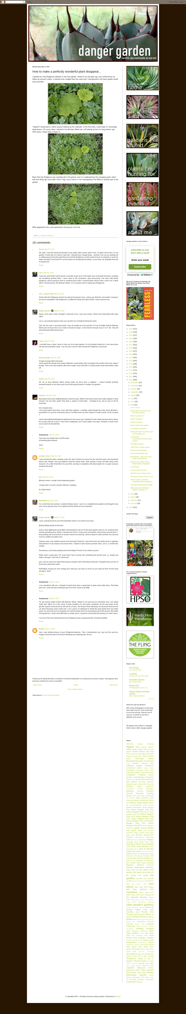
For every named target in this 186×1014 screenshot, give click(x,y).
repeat (128, 931)
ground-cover (149, 835)
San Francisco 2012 (140, 935)
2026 (131, 329)
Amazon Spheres (147, 747)
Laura (41, 341)
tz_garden (133, 674)
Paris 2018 (148, 910)
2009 (131, 507)
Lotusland (150, 863)
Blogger (118, 996)
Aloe (138, 747)
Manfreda (150, 865)
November (135, 386)
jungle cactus (131, 854)
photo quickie (140, 914)
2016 (131, 361)
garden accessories (133, 807)
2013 (131, 370)
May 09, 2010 (54, 582)
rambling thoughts (145, 928)
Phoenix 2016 (148, 912)
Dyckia (128, 784)
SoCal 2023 (150, 949)
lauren (41, 379)
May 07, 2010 (59, 517)
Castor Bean (149, 768)
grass (152, 832)
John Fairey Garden (147, 851)
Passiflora (130, 912)
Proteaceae (130, 926)
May (132, 405)
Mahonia (140, 865)
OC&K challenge (145, 895)
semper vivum (44, 456)
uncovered (134, 963)
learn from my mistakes (141, 858)
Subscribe (140, 266)
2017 (131, 358)
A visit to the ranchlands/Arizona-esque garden (141, 439)
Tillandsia (137, 961)
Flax (127, 803)
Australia (151, 749)
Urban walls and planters (139, 425)
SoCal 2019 (130, 949)
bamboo (135, 751)
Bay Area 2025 (148, 754)
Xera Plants (134, 467)
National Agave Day (138, 881)
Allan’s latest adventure (136, 696)
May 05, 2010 (50, 249)
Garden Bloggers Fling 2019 (137, 821)
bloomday (139, 758)
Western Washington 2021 (135, 977)
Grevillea (138, 835)
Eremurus (140, 791)
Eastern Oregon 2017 (139, 784)
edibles (139, 786)
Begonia (129, 756)
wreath (128, 982)
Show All (151, 699)
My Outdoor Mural (135, 682)
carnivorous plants (134, 768)
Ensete (140, 789)
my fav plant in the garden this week (140, 871)
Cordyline (142, 775)
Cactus (135, 763)
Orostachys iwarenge (146, 902)
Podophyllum (141, 921)
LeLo (41, 273)
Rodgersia (50, 235)
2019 (131, 351)
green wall (130, 835)
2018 (131, 354)
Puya (138, 926)
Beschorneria (137, 756)
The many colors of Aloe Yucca (141, 477)
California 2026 (147, 763)
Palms (138, 909)
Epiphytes (130, 791)
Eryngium (150, 791)
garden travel (136, 830)
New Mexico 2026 (139, 884)
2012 (131, 373)
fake (134, 796)
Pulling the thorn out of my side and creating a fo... (141, 433)
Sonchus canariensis (146, 951)
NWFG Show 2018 (132, 895)
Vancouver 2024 (148, 965)
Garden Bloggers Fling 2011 (142, 809)
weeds (151, 975)
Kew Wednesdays (143, 854)
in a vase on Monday (144, 849)
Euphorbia (140, 793)
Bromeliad (130, 761)
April (133, 494)
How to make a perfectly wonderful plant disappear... (141, 481)
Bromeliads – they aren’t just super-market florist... (140, 458)
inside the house (133, 851)
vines (144, 973)
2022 (131, 342)
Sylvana (42, 395)
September (135, 392)
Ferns (151, 800)
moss (133, 870)
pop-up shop (140, 924)
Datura (128, 779)
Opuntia (143, 897)
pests (138, 912)
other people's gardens (140, 904)
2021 (131, 345)
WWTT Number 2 (136, 419)
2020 (131, 348)
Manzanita (139, 867)
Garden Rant (134, 686)
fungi (144, 805)
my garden (42, 235)
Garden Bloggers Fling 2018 (142, 819)
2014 (131, 367)
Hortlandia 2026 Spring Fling (137, 842)
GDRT (145, 830)
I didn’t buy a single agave (140, 447)
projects (150, 924)
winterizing (132, 979)
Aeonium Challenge (145, 744)
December (135, 383)
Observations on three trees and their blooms (140, 412)
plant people (143, 919)
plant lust (136, 919)
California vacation (134, 766)
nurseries (131, 892)
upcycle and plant (146, 963)
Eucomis (129, 793)
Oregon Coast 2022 (141, 899)
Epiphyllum (150, 789)
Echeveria (150, 784)
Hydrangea (130, 849)
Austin (134, 749)
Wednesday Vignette (136, 975)
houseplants (130, 844)
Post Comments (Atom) (51, 695)
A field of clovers (136, 422)
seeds (151, 940)
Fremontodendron (135, 805)
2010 (131, 380)
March (133, 497)
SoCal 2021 (140, 949)
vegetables (130, 968)
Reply (41, 265)
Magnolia (129, 865)
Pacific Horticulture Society (135, 907)
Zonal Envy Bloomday (138, 450)
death (133, 779)
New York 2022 (141, 887)
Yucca (139, 982)
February (134, 500)
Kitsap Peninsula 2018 (146, 856)
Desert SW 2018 (142, 779)
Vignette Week (136, 972)
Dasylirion (150, 777)
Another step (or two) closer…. (141, 473)
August (133, 395)
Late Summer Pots (135, 670)
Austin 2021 (142, 749)
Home (76, 685)
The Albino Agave (136, 444)
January (134, 503)
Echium (129, 786)
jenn (40, 477)
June (133, 402)
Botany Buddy (44, 358)
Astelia (128, 749)
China (152, 770)
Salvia (142, 933)
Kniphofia (129, 858)
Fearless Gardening (140, 800)
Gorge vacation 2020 (141, 832)
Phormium (130, 914)
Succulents (131, 954)
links (127, 863)
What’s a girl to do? (137, 416)
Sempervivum (131, 942)
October (134, 389)
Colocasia (130, 773)
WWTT (134, 982)
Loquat (143, 863)
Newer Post (37, 685)
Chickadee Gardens (137, 680)
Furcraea (150, 805)
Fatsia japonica (142, 798)
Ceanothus (130, 770)
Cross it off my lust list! (138, 470)
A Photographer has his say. (138, 687)
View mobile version (75, 689)
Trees (143, 961)
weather (150, 972)
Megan (41, 629)
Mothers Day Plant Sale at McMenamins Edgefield (140, 463)
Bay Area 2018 (136, 754)
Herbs (136, 840)
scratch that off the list (134, 940)
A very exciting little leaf (139, 453)
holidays (150, 839)
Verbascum (141, 968)
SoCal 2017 (149, 947)
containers (130, 775)
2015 (131, 364)
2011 (131, 377)
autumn (128, 751)
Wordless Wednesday (146, 979)
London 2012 (135, 863)
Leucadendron (149, 860)
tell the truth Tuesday (146, 956)
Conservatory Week (147, 772)
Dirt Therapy (134, 668)
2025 (131, 332)
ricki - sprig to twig (46, 294)
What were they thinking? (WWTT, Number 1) (139, 489)
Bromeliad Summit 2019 (145, 761)
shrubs (151, 942)
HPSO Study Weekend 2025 (142, 846)
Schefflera (150, 938)
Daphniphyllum (139, 777)
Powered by (133, 275)
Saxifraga (141, 938)
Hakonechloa (139, 837)
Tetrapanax (131, 958)
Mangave (129, 867)
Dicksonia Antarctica (146, 782)
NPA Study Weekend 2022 (140, 889)
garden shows (140, 828)
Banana (142, 751)
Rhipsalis (135, 931)
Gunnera (129, 837)
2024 (131, 335)
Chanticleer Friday (142, 770)
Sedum (145, 940)
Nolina (151, 887)
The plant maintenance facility (141, 485)
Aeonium (129, 744)
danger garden (44, 311)
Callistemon (149, 766)
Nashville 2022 (141, 878)
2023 (131, 338)
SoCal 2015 (137, 947)
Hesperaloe (142, 840)
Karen (41, 249)
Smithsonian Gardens (133, 944)
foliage (139, 803)
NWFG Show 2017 (146, 892)
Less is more (135, 408)
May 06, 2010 (54, 435)
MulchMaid (43, 501)
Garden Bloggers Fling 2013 (137, 812)
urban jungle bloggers (133, 965)
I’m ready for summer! (138, 429)
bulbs (128, 763)
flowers (133, 803)
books (151, 758)
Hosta (152, 842)
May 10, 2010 (50, 629)
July (132, 398)
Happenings (150, 837)
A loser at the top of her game (139, 676)
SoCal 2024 (131, 951)
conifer (136, 773)
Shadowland (143, 942)
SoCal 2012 (144, 944)
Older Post (114, 685)
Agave (130, 746)
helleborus (129, 840)
